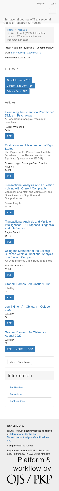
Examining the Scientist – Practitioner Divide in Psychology (29, 116)
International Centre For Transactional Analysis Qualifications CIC (28, 437)
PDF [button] (9, 136)
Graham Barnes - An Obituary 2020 (28, 284)
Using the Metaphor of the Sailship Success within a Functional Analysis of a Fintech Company (29, 255)
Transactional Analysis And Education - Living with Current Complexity (29, 191)
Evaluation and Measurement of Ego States (29, 151)
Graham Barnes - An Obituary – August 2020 (25, 334)
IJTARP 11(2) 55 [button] (24, 349)
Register (41, 3)
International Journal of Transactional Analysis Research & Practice (27, 20)
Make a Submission (20, 362)
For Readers (16, 387)
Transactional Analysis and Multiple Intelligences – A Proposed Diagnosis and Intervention (29, 224)
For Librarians (17, 401)
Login (53, 3)
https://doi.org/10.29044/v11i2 (25, 52)
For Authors (16, 394)
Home (10, 29)
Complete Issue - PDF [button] (18, 80)
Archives (22, 29)
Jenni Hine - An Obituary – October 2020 (28, 308)
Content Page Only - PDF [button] (20, 85)
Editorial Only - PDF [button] (17, 91)
